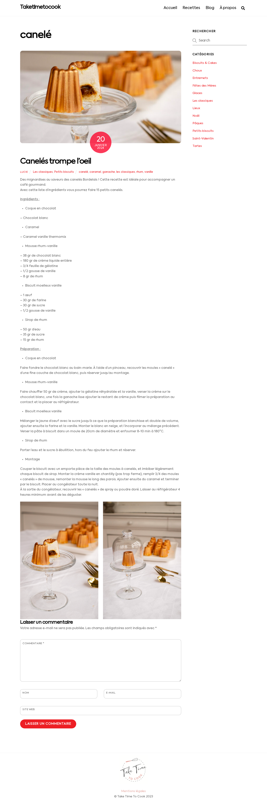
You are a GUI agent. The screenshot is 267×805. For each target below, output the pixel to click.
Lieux (196, 108)
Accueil (170, 8)
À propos (228, 8)
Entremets (200, 78)
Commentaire (33, 643)
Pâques (198, 123)
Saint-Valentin (203, 138)
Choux (197, 70)
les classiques (125, 172)
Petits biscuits (64, 172)
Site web (28, 709)
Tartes (197, 146)
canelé (83, 172)
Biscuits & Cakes (205, 63)
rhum (139, 172)
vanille (148, 172)
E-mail (110, 693)
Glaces (197, 93)
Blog (210, 8)
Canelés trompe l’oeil (55, 161)
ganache (108, 172)
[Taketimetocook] (133, 783)
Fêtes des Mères (204, 85)
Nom (25, 693)
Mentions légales (133, 791)
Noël (196, 115)
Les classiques (43, 172)
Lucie (24, 172)
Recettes (191, 8)
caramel (95, 172)
